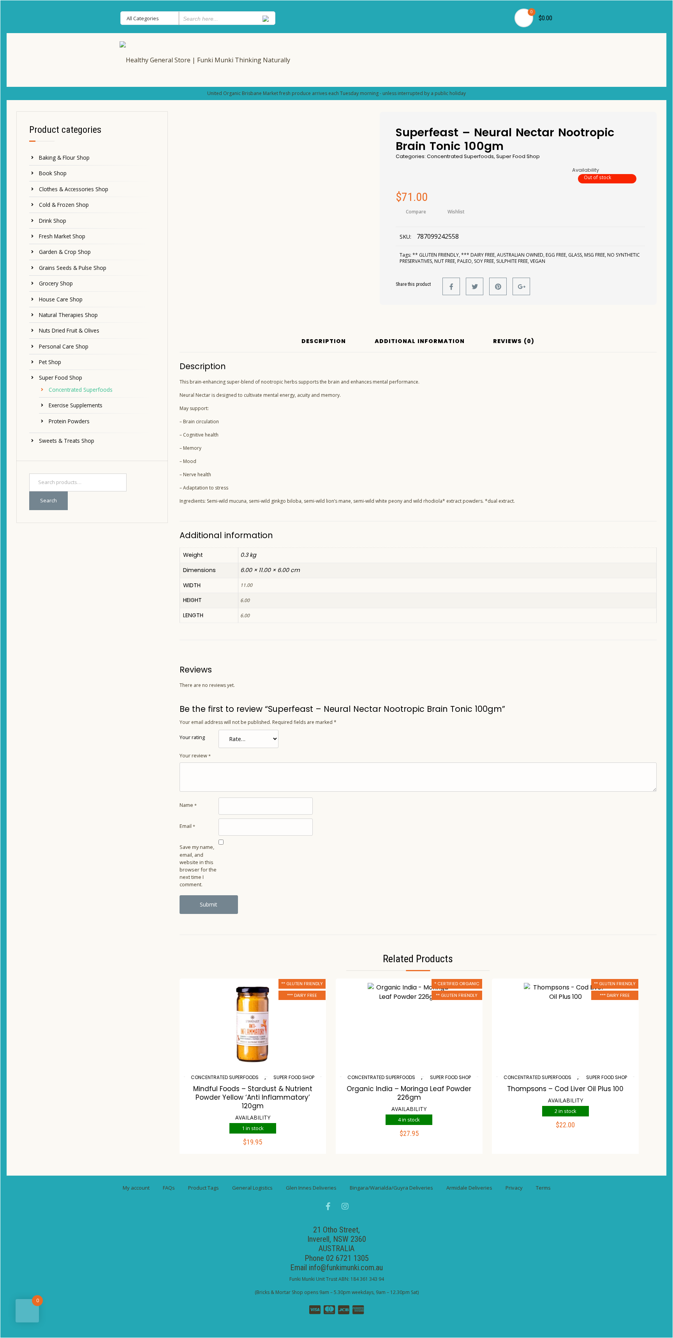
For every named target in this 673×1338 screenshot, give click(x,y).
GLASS (575, 255)
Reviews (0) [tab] (513, 341)
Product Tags (203, 1187)
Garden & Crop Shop (65, 251)
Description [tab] (323, 341)
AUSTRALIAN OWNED (520, 255)
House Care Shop (61, 299)
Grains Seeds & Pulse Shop (72, 267)
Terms (543, 1187)
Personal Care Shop (63, 346)
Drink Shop (52, 220)
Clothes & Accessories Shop (73, 189)
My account (136, 1187)
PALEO (464, 261)
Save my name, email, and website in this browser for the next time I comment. (198, 865)
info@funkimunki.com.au (346, 1267)
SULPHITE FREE (512, 261)
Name (188, 804)
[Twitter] (474, 286)
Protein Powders (69, 421)
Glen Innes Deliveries (311, 1187)
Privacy (514, 1187)
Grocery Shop (56, 283)
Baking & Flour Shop (64, 157)
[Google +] (521, 286)
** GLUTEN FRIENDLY (435, 255)
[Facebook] (451, 286)
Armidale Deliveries (469, 1187)
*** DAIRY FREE (478, 255)
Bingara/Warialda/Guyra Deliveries (391, 1187)
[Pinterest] (498, 286)
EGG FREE (556, 255)
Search (48, 500)
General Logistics (252, 1187)
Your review (195, 755)
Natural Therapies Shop (68, 315)
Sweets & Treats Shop (66, 440)
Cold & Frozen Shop (64, 204)
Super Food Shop (60, 377)
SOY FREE (484, 261)
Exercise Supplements (75, 405)
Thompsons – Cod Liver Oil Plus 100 (565, 1088)
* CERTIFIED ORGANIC (456, 984)
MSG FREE (594, 255)
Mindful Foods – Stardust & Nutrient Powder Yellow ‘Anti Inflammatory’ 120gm (252, 1097)
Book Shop (53, 173)
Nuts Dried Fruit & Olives (69, 330)
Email (187, 825)
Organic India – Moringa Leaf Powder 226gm (409, 1093)
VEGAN (537, 261)
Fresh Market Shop (62, 236)
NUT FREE (444, 261)
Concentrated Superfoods (81, 389)
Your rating (192, 737)
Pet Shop (50, 362)
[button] (252, 1147)
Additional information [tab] (420, 341)
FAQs (169, 1187)
